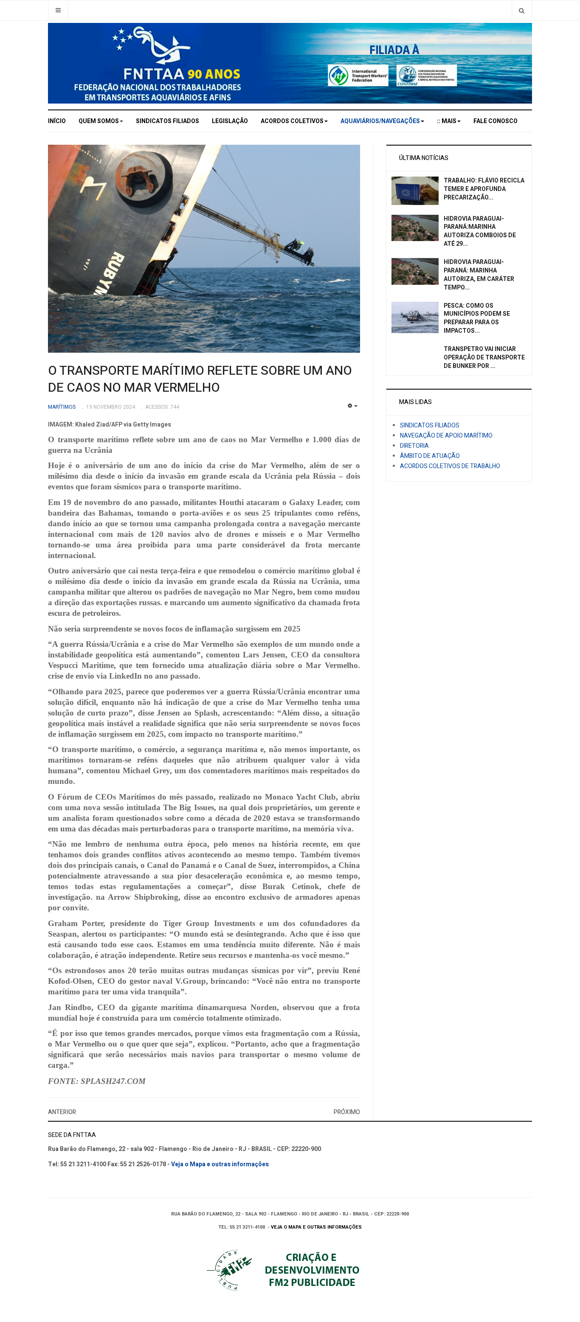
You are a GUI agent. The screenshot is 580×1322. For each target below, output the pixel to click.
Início (57, 121)
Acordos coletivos (292, 121)
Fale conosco (495, 121)
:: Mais (446, 121)
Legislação (230, 121)
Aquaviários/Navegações (380, 121)
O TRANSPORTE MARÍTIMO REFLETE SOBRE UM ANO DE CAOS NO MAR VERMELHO (200, 379)
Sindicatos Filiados (167, 121)
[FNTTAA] (290, 63)
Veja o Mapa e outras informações (220, 1164)
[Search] (522, 10)
